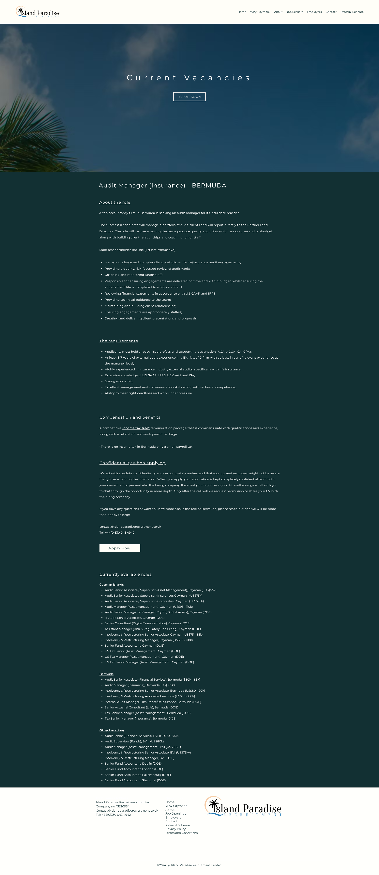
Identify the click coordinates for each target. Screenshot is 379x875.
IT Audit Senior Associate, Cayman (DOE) (135, 618)
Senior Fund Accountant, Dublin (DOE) (133, 763)
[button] (189, 96)
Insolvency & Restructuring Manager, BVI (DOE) (139, 758)
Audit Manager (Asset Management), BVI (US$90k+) (143, 747)
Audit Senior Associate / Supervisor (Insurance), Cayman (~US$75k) (153, 595)
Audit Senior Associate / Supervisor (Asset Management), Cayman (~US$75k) (161, 590)
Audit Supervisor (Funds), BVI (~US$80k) (134, 741)
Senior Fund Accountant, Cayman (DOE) (134, 645)
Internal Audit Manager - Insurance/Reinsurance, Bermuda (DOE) (153, 702)
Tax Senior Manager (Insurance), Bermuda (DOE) (140, 718)
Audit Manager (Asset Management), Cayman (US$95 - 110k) (149, 606)
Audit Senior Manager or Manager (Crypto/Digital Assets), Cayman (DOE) (158, 612)
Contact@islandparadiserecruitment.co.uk (127, 810)
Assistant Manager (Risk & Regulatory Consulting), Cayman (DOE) (153, 629)
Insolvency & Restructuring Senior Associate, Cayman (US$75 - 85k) (154, 634)
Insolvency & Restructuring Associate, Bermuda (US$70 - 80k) (150, 696)
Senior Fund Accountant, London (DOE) (134, 769)
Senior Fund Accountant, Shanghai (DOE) (135, 780)
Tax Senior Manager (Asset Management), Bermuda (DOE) (148, 713)
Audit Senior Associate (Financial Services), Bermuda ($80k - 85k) (152, 679)
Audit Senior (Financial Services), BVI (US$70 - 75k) (142, 736)
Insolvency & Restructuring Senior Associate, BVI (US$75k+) (148, 752)
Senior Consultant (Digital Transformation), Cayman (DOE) (147, 623)
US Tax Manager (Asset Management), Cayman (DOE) (144, 656)
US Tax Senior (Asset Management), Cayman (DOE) (142, 651)
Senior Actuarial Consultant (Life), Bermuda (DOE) (141, 707)
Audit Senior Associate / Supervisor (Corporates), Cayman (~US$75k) (154, 601)
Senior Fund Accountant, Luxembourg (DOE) (138, 775)
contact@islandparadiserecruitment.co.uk (130, 526)
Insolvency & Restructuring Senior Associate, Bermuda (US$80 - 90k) (155, 690)
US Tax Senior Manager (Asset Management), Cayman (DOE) (149, 662)
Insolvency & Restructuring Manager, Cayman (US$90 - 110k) (149, 640)
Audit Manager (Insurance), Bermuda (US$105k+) (140, 685)
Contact (171, 821)
